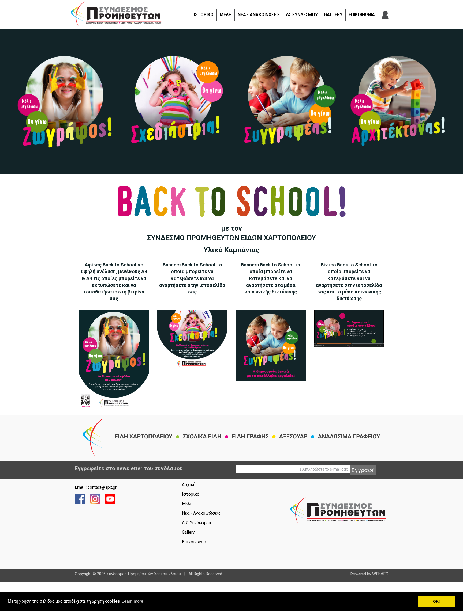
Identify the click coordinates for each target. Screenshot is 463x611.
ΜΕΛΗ (226, 14)
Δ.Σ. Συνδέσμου (196, 522)
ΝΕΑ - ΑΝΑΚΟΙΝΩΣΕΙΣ (259, 14)
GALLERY (333, 14)
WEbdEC (380, 573)
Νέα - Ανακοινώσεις (201, 513)
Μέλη (187, 503)
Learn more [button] (132, 601)
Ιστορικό (190, 494)
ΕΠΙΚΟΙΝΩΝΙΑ (362, 14)
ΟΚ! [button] (436, 601)
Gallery (188, 532)
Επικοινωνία (194, 541)
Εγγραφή (363, 469)
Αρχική (188, 484)
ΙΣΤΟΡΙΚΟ (204, 14)
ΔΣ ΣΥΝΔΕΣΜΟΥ (302, 14)
